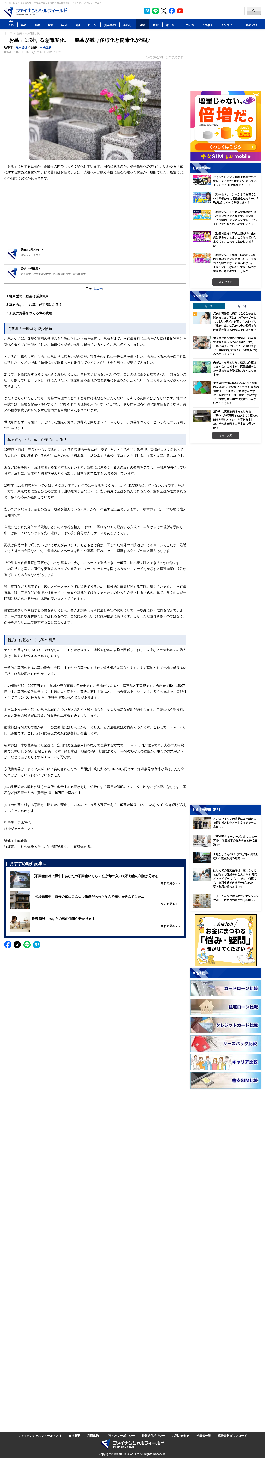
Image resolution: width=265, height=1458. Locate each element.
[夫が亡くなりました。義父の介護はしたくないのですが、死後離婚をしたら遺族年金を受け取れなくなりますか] (202, 367)
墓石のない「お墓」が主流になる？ (34, 304)
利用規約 (93, 1435)
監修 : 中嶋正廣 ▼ (31, 268)
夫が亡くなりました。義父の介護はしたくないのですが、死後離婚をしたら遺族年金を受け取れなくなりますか (234, 368)
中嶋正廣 (45, 47)
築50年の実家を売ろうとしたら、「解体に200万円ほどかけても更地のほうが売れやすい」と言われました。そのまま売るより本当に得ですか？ (235, 419)
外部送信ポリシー (153, 1435)
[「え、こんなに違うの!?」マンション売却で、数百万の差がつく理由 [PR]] (227, 906)
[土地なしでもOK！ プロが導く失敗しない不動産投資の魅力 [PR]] (227, 862)
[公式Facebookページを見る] (172, 11)
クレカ (189, 25)
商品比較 (251, 25)
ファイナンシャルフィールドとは (39, 1435)
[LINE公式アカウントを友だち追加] (155, 11)
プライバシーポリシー (120, 1435)
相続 (37, 25)
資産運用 (110, 25)
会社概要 (74, 1435)
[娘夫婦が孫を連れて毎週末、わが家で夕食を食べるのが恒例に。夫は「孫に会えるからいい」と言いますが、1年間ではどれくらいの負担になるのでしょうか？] (202, 342)
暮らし (127, 25)
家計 (156, 25)
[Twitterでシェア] (17, 944)
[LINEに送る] (27, 944)
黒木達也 (21, 47)
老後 (142, 25)
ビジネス (207, 25)
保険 (77, 25)
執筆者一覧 (203, 1435)
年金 (64, 25)
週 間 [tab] (209, 306)
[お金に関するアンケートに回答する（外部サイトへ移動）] (225, 940)
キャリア (172, 25)
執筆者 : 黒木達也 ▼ (32, 249)
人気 (11, 25)
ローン (92, 25)
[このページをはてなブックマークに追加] (147, 11)
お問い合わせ (180, 1435)
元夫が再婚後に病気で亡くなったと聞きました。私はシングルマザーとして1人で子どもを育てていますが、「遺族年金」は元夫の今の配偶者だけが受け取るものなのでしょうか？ (235, 321)
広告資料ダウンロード (232, 1435)
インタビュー (229, 25)
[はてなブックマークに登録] (36, 944)
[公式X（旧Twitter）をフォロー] (164, 11)
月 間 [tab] (242, 306)
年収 (24, 25)
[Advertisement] (95, 213)
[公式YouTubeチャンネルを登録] (180, 11)
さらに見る (225, 282)
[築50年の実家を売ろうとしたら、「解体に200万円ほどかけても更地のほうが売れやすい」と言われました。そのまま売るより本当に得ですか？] (202, 416)
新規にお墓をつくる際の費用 (29, 313)
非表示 (98, 288)
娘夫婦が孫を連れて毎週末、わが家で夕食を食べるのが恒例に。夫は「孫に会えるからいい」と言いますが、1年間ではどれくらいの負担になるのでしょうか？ (235, 346)
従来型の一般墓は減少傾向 (27, 296)
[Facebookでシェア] (7, 944)
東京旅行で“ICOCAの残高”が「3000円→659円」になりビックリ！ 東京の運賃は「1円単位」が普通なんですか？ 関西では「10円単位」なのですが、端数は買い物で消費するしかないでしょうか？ (236, 393)
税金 (51, 25)
